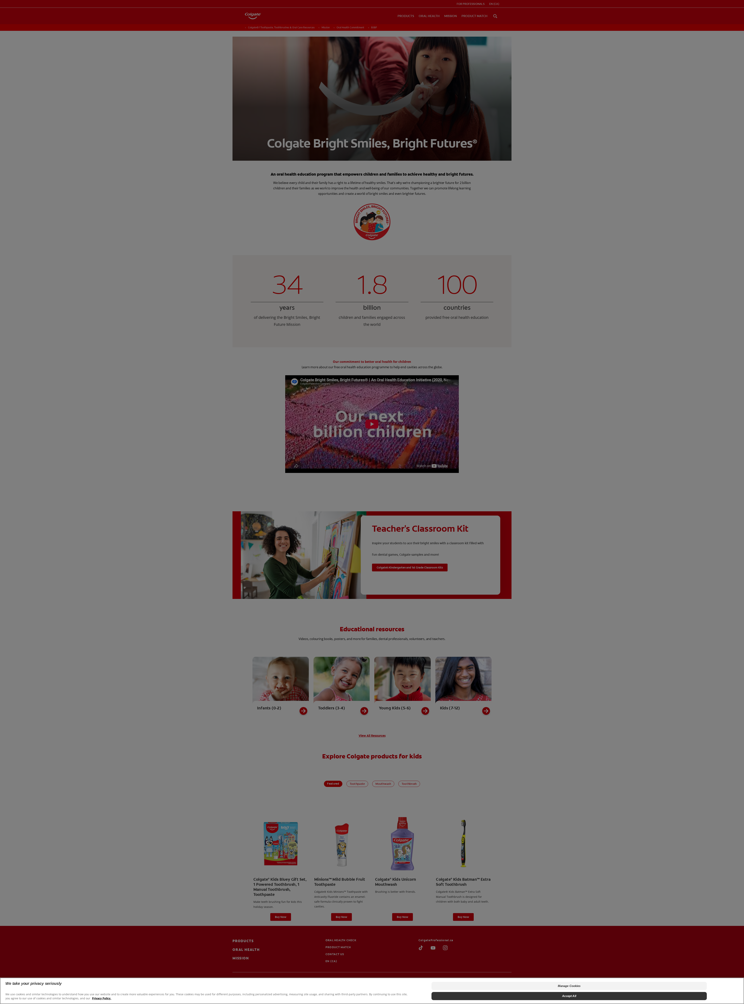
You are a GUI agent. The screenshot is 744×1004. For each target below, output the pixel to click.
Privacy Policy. (101, 998)
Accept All (569, 996)
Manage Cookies (569, 986)
